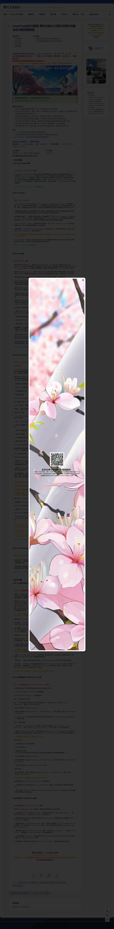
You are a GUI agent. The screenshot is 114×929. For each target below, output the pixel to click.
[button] (83, 280)
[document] (57, 464)
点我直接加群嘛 (57, 468)
